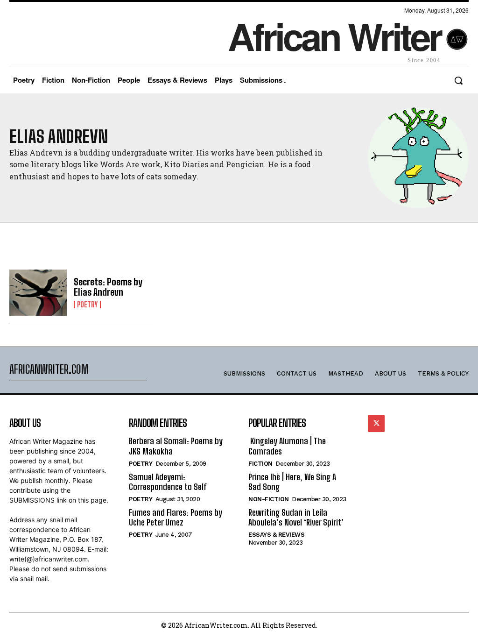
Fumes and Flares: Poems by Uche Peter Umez (175, 517)
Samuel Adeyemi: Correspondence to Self (167, 482)
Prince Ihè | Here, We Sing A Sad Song (292, 482)
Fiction (260, 463)
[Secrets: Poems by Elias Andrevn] (38, 293)
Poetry (87, 304)
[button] (458, 80)
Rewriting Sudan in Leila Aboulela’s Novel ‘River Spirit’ (296, 517)
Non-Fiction (268, 499)
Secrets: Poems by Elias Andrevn (108, 287)
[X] (376, 423)
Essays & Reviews (276, 534)
